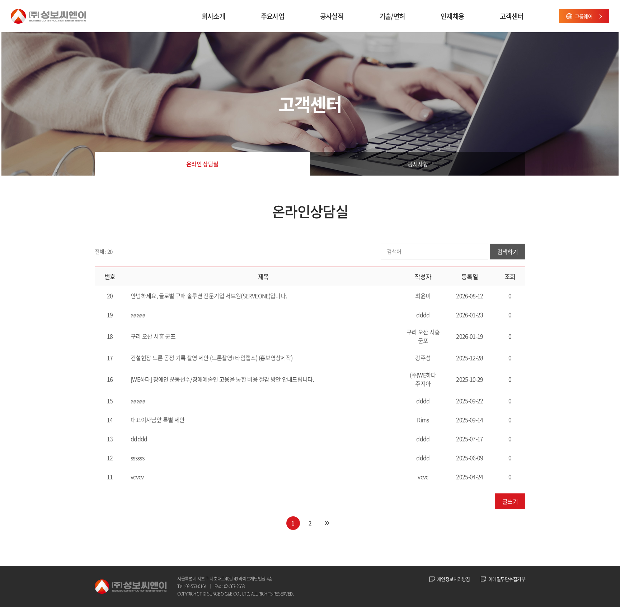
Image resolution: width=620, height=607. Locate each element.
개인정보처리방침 (453, 578)
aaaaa (138, 314)
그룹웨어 (583, 16)
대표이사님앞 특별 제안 (157, 419)
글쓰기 (510, 501)
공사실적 (331, 16)
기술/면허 (392, 16)
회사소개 (213, 16)
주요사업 (272, 16)
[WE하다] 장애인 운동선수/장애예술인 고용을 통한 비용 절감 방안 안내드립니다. (222, 379)
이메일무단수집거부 (506, 578)
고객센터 (511, 16)
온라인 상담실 (202, 163)
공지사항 (418, 163)
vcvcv (137, 476)
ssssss (137, 457)
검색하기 (507, 251)
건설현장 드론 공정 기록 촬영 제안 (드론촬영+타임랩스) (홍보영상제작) (211, 357)
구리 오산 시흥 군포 (153, 336)
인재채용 (452, 16)
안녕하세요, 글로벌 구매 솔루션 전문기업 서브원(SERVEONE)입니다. (209, 295)
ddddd (139, 438)
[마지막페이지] (327, 523)
